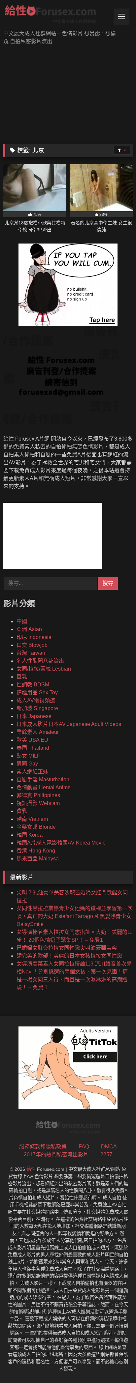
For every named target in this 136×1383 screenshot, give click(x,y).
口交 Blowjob (32, 645)
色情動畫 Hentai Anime (44, 787)
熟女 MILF (28, 756)
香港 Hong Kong (36, 850)
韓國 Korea (30, 835)
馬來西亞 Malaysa (38, 858)
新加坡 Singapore (37, 708)
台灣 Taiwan (31, 653)
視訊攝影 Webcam (38, 803)
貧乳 (22, 811)
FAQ (84, 1146)
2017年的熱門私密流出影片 (56, 1154)
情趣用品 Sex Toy (37, 692)
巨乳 (22, 676)
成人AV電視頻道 (36, 700)
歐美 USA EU (32, 740)
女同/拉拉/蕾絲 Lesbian (44, 669)
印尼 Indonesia (34, 637)
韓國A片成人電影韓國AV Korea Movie (61, 843)
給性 (31, 1169)
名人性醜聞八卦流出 (40, 661)
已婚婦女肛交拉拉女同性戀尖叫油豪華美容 (67, 948)
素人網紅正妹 (32, 771)
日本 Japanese (34, 716)
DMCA (109, 1146)
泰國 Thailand (33, 748)
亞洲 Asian (29, 629)
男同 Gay (27, 763)
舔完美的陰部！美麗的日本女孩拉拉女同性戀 (69, 956)
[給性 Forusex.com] (55, 15)
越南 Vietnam (32, 819)
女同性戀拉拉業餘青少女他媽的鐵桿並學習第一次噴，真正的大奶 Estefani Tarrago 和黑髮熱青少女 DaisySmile (75, 916)
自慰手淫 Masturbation (43, 779)
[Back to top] (115, 1363)
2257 (106, 1154)
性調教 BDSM (33, 684)
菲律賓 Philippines (38, 795)
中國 (22, 621)
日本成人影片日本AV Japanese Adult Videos (69, 724)
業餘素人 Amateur (38, 732)
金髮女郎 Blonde (36, 827)
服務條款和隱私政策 (43, 1146)
